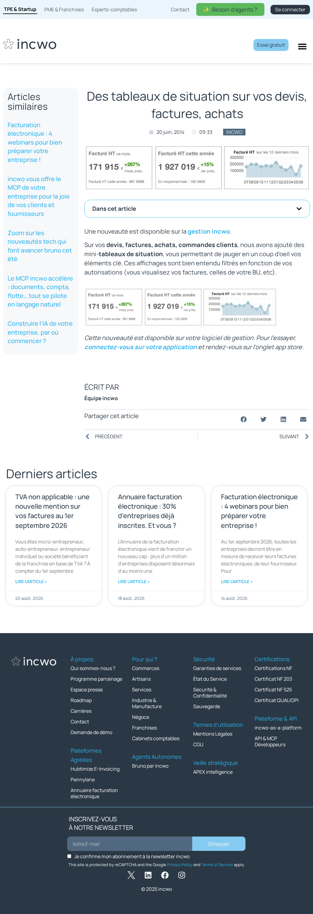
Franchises (144, 727)
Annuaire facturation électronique (94, 793)
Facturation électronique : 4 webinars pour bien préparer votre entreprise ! (35, 142)
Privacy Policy (180, 864)
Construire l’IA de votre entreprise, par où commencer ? (40, 332)
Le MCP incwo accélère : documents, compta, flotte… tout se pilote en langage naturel (40, 291)
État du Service (210, 679)
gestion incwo (209, 231)
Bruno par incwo (150, 765)
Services (141, 689)
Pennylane (83, 779)
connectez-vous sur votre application (140, 347)
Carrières (81, 711)
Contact (80, 721)
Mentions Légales (212, 733)
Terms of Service (217, 864)
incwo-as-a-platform (278, 727)
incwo (234, 132)
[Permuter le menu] (302, 46)
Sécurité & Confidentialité (210, 692)
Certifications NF (273, 668)
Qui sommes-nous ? (93, 668)
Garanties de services (217, 668)
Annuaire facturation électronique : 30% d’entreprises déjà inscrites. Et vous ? (150, 511)
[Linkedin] (148, 875)
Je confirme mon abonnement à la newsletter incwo (132, 856)
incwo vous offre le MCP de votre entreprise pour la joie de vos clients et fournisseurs (39, 196)
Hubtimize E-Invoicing (95, 768)
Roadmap (81, 700)
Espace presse (87, 689)
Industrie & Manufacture (147, 703)
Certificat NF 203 (273, 679)
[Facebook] (164, 875)
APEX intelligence (213, 772)
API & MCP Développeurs (270, 741)
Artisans (141, 679)
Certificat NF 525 (273, 689)
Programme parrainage (96, 679)
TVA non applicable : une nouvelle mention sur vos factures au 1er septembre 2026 (52, 511)
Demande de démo (91, 732)
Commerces (145, 668)
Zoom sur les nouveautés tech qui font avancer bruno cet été (40, 246)
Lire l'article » (31, 581)
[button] (299, 209)
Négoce (140, 717)
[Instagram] (181, 875)
